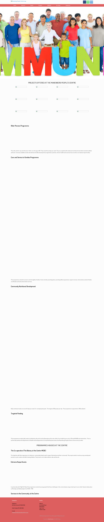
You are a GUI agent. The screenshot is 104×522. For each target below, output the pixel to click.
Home (15, 5)
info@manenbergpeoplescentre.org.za (20, 512)
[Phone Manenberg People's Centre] (88, 2)
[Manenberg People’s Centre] (18, 2)
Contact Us (68, 5)
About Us (23, 5)
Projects (40, 5)
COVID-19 (49, 5)
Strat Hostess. (51, 519)
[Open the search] (91, 5)
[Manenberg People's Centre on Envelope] (91, 2)
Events (31, 5)
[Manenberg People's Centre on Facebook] (84, 2)
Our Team (58, 5)
